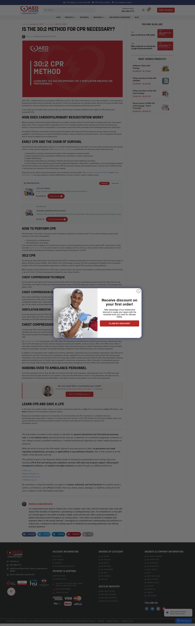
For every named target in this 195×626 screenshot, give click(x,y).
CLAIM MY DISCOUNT (119, 323)
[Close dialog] (139, 291)
